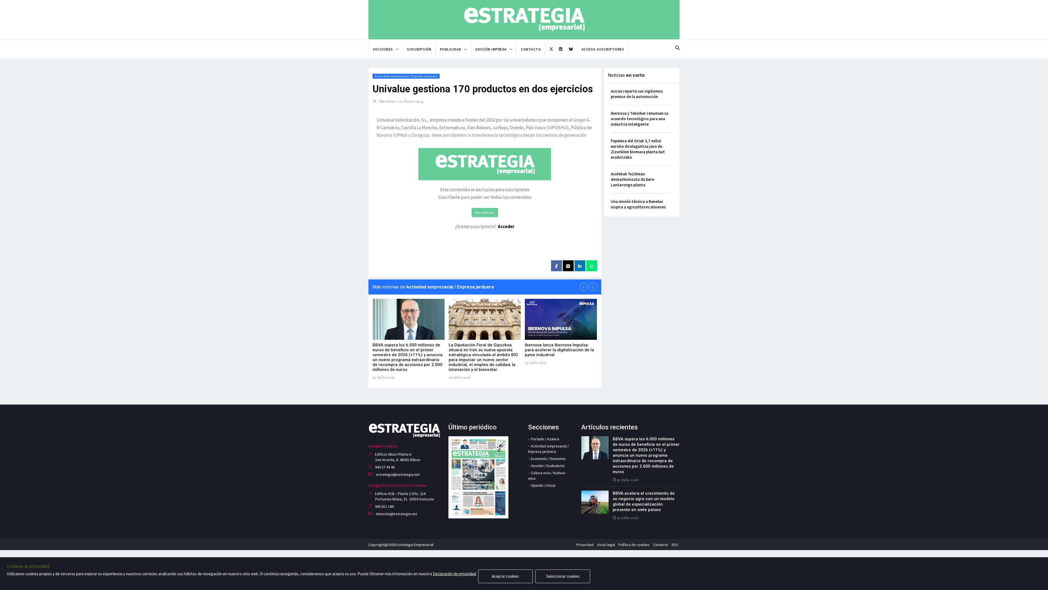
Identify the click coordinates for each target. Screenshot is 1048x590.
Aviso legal (606, 544)
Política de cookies (634, 544)
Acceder (506, 226)
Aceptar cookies (505, 576)
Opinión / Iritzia (543, 485)
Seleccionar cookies (563, 576)
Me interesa (485, 212)
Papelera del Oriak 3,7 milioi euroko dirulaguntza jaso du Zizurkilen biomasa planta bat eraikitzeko (638, 149)
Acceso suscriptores (603, 49)
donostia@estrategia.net (396, 513)
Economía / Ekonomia (548, 458)
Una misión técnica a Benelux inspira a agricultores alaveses (638, 204)
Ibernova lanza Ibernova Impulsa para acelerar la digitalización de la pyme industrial (559, 350)
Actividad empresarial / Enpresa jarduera (406, 76)
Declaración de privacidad (454, 573)
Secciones (383, 49)
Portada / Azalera (545, 438)
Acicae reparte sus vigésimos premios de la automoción (637, 93)
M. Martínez (384, 101)
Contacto (531, 49)
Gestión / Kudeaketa (547, 465)
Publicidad (451, 49)
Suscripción (419, 49)
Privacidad (585, 544)
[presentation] (584, 287)
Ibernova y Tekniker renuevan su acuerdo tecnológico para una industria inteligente (639, 119)
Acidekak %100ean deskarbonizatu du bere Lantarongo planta (632, 179)
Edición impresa (491, 49)
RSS (675, 544)
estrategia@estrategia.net (397, 474)
